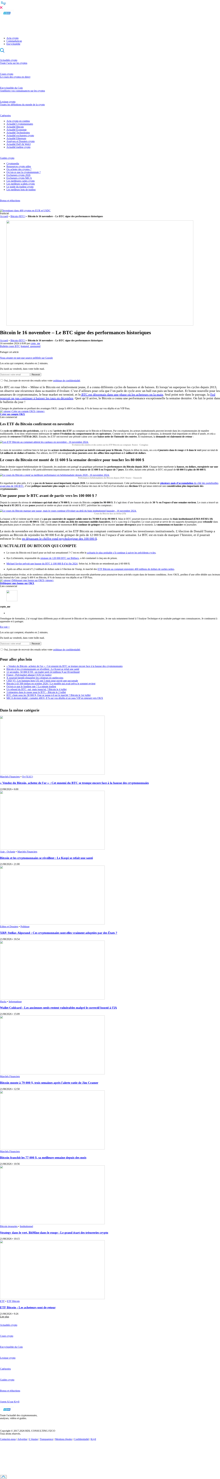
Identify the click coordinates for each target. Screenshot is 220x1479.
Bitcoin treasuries (9, 1226)
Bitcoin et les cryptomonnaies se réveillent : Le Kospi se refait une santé (42, 669)
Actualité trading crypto (18, 147)
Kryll (93, 1439)
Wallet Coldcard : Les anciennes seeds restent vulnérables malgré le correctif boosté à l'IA (58, 1007)
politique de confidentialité (66, 380)
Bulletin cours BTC (10, 346)
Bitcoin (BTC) (17, 216)
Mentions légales (63, 1439)
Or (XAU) (27, 776)
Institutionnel (26, 1226)
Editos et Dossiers (9, 926)
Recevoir (36, 374)
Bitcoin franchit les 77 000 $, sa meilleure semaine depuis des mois (43, 1157)
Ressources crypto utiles (18, 166)
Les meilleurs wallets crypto (20, 183)
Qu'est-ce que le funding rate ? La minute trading (31, 686)
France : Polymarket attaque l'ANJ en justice (29, 674)
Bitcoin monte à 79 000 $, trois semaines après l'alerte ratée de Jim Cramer (49, 1082)
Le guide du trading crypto (19, 186)
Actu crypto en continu (18, 121)
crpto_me (35, 343)
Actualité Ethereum (16, 138)
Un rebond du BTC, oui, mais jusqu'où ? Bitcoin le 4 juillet (36, 689)
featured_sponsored (30, 346)
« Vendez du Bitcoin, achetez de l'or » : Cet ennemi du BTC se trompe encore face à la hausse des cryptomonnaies (64, 666)
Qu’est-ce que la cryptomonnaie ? (23, 172)
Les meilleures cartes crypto (20, 181)
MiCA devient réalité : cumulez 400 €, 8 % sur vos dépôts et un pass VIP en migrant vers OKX (54, 698)
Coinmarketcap (14, 41)
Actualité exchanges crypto (20, 135)
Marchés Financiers (10, 776)
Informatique (15, 1001)
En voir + (5, 627)
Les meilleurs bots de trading (21, 189)
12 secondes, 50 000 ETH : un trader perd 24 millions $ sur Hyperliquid (43, 672)
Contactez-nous (8, 1439)
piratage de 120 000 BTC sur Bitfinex (59, 558)
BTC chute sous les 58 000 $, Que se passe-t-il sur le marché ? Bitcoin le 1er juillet (48, 695)
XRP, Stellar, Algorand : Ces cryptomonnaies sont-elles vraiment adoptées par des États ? (58, 932)
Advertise (22, 1439)
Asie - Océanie (7, 851)
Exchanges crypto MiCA (19, 178)
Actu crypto (12, 38)
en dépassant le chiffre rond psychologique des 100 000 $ (59, 538)
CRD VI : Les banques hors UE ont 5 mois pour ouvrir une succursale (42, 680)
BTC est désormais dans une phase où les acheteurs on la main (122, 394)
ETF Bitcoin (13, 1301)
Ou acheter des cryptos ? (18, 169)
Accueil (4, 216)
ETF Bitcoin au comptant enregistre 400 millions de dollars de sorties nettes (136, 569)
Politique (24, 926)
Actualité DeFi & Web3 (18, 144)
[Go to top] (3, 1477)
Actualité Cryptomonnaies (19, 124)
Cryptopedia (12, 163)
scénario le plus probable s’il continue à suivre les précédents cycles (121, 552)
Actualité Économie (16, 129)
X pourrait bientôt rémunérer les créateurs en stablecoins (34, 677)
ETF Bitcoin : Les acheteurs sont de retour (28, 1307)
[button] (110, 4)
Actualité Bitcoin (15, 126)
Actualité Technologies (18, 132)
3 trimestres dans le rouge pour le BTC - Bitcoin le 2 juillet (36, 692)
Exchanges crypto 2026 (18, 175)
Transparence (46, 1439)
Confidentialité (81, 1439)
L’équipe (33, 1439)
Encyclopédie (13, 44)
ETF (2, 1301)
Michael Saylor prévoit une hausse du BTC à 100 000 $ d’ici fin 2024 (41, 563)
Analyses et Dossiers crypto (20, 141)
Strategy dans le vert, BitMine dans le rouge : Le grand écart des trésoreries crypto (54, 1232)
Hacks (3, 1001)
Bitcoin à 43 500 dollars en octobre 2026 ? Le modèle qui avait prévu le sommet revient (50, 683)
